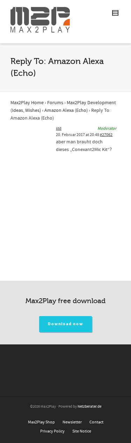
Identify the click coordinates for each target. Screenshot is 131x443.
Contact (96, 422)
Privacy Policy (52, 431)
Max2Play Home (27, 103)
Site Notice (81, 431)
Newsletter (72, 422)
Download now (65, 324)
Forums (55, 103)
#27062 (106, 134)
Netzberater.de (89, 406)
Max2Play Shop (41, 422)
